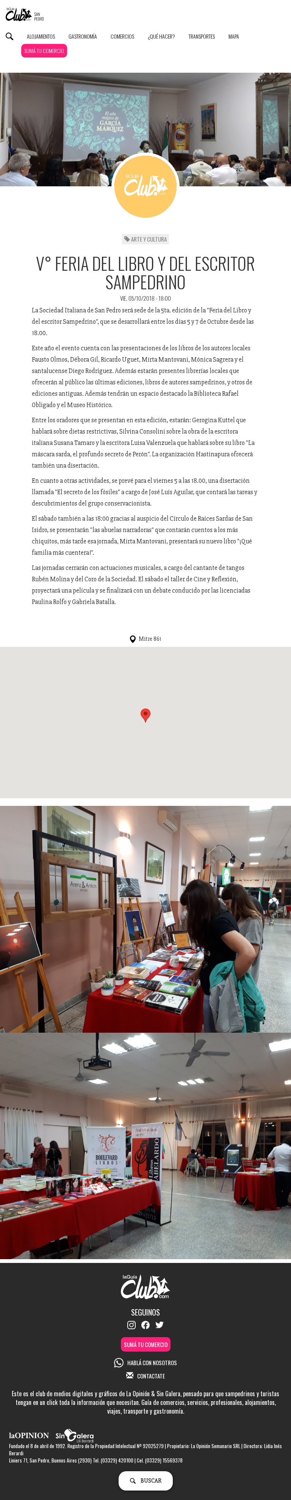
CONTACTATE (151, 1376)
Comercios (122, 36)
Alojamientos (41, 36)
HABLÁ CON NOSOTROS (152, 1362)
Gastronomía (83, 36)
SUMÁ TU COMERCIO (44, 51)
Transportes (202, 36)
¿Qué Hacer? (161, 36)
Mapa (233, 36)
